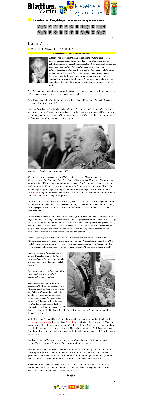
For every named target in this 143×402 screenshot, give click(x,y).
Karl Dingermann (96, 322)
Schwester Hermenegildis (39, 322)
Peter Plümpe (34, 192)
